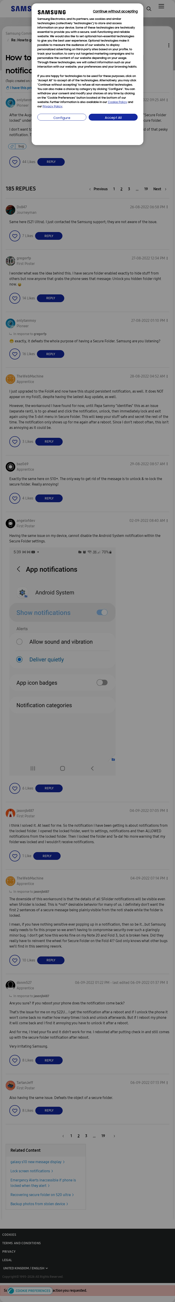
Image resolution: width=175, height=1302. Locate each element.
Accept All (113, 118)
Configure (61, 118)
